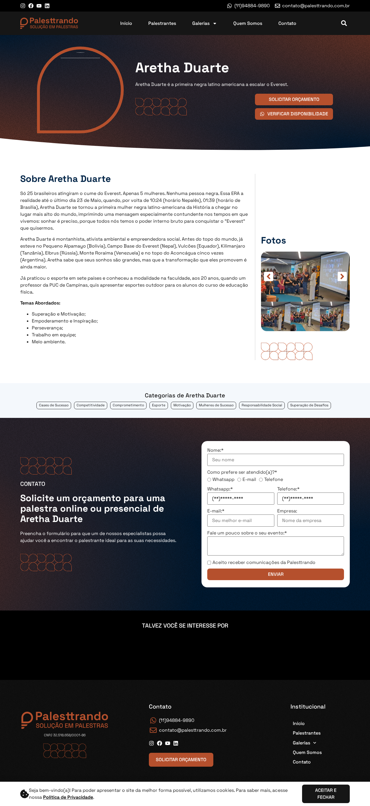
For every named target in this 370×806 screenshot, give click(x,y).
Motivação (182, 405)
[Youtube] (39, 5)
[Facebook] (31, 5)
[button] (268, 276)
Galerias (201, 23)
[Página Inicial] (49, 23)
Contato (287, 23)
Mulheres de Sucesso (216, 405)
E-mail (249, 479)
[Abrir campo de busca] (344, 23)
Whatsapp (223, 479)
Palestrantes (162, 23)
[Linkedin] (47, 5)
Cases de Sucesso (54, 405)
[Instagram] (22, 5)
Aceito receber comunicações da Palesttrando (263, 562)
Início (126, 23)
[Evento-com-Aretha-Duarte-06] (305, 277)
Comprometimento (128, 405)
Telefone (273, 479)
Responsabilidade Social (262, 405)
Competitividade (91, 405)
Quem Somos (247, 23)
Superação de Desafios (309, 405)
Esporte (158, 405)
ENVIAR (276, 574)
